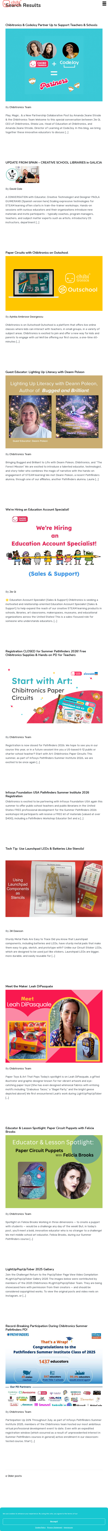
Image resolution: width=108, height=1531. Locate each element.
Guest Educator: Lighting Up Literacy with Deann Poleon (44, 372)
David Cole (15, 188)
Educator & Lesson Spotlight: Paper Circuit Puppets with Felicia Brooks (49, 1130)
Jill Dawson (16, 931)
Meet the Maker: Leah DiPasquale (29, 986)
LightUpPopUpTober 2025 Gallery (29, 1269)
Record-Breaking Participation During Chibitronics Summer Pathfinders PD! (46, 1328)
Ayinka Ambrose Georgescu (26, 316)
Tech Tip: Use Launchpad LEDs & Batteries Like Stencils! (44, 849)
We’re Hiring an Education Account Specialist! (37, 509)
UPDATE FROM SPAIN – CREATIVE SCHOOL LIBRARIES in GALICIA (53, 162)
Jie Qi (12, 591)
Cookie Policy (40, 1527)
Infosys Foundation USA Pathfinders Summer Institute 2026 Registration (47, 794)
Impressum (68, 1527)
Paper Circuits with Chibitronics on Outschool (36, 253)
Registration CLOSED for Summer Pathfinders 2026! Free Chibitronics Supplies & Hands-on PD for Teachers (45, 653)
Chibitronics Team (20, 107)
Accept (54, 1521)
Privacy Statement (54, 1527)
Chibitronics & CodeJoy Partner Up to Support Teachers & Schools (51, 25)
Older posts (15, 1476)
